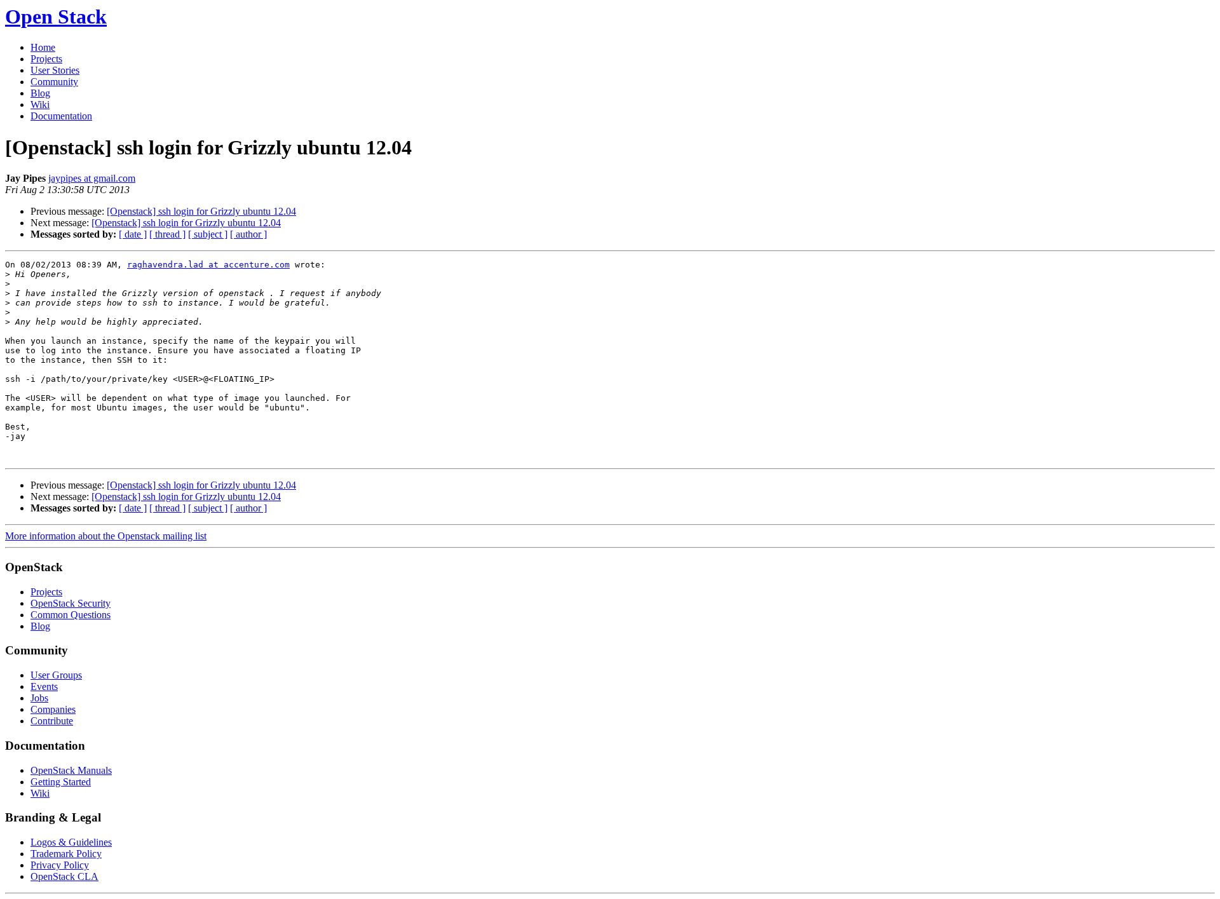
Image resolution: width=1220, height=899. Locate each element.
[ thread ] (167, 234)
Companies (53, 709)
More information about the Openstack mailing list (106, 536)
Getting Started (60, 781)
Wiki (40, 104)
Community (54, 81)
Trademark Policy (66, 853)
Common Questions (70, 614)
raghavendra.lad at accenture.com (208, 264)
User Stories (54, 70)
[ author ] (248, 234)
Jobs (39, 698)
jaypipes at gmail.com (91, 178)
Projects (46, 58)
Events (44, 686)
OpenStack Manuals (71, 770)
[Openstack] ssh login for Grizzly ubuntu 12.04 (201, 211)
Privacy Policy (59, 865)
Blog (40, 93)
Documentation (61, 116)
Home (42, 47)
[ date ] (133, 234)
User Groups (56, 675)
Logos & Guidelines (71, 842)
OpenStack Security (70, 603)
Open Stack (56, 16)
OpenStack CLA (64, 876)
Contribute (51, 720)
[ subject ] (207, 234)
